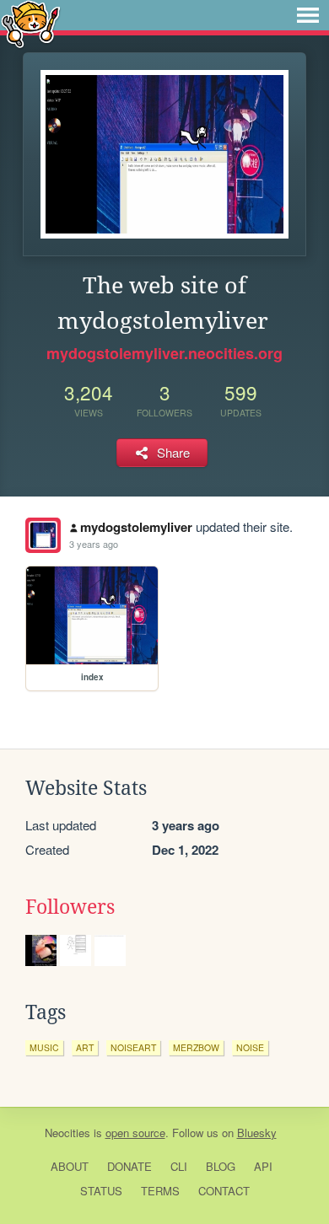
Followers (70, 907)
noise (250, 1047)
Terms (160, 1191)
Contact (224, 1191)
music (44, 1047)
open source (135, 1133)
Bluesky (257, 1133)
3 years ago (93, 543)
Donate (129, 1166)
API (263, 1166)
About (70, 1166)
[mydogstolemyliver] (43, 535)
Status (101, 1191)
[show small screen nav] (308, 15)
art (85, 1047)
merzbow (196, 1047)
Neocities (67, 1133)
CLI (178, 1166)
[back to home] (31, 23)
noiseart (133, 1047)
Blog (220, 1166)
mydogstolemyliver (136, 527)
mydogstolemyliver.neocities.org (164, 353)
